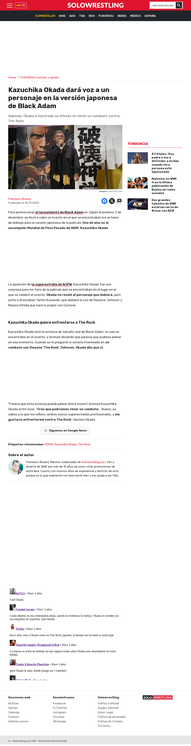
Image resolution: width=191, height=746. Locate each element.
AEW (72, 16)
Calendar (14, 712)
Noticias (13, 703)
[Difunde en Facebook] (104, 201)
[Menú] (9, 5)
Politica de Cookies (110, 721)
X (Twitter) (60, 708)
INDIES (122, 16)
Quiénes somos (18, 721)
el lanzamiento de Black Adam (59, 212)
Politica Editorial (108, 703)
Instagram (59, 712)
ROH (92, 16)
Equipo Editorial (108, 708)
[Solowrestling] (95, 5)
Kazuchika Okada (65, 444)
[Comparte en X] (112, 201)
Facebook (59, 703)
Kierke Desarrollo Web (55, 741)
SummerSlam (45, 16)
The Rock (84, 444)
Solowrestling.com (94, 462)
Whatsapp (59, 721)
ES (23, 5)
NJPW (49, 444)
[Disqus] (65, 532)
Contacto (104, 726)
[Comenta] (119, 201)
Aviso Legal (105, 712)
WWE (62, 16)
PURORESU (106, 16)
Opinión (13, 708)
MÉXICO (135, 16)
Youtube (58, 717)
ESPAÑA (150, 16)
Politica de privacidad (112, 717)
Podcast (13, 717)
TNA (82, 16)
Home (12, 77)
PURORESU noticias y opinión (39, 77)
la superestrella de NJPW (52, 284)
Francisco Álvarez (19, 199)
